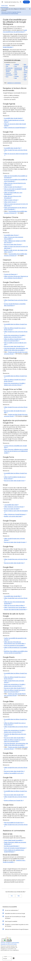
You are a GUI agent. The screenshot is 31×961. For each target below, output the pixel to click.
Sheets (25, 72)
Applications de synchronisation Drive (18, 69)
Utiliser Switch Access (10, 202)
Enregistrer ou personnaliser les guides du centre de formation (16, 925)
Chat (7, 66)
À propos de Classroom (10, 274)
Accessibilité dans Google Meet (12, 596)
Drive (15, 66)
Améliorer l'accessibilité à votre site (13, 773)
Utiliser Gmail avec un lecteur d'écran (13, 506)
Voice (25, 79)
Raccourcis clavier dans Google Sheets (14, 688)
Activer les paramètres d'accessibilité (14, 645)
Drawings (16, 64)
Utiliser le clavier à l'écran (10, 200)
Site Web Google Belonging (11, 846)
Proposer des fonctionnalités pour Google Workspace (15, 917)
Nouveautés (12, 5)
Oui (12, 895)
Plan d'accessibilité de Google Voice (13, 822)
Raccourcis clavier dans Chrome (12, 244)
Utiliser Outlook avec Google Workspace (14, 127)
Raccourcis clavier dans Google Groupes (14, 542)
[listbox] (7, 958)
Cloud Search (9, 74)
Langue (5, 956)
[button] (2, 2)
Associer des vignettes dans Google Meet (15, 609)
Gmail (15, 74)
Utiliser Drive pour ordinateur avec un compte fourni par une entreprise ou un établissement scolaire (16, 451)
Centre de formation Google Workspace (12, 2)
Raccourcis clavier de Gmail (11, 508)
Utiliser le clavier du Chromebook (12, 187)
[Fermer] (30, 9)
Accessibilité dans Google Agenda (13, 118)
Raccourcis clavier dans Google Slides (14, 738)
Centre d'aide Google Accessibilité (13, 840)
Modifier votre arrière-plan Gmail (12, 516)
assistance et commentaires (14, 83)
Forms (15, 72)
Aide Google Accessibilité (11, 921)
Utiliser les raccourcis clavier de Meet (14, 605)
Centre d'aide (4, 5)
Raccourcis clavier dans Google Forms (14, 480)
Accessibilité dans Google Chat (12, 148)
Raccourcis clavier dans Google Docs (14, 346)
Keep (15, 78)
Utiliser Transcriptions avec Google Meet (14, 607)
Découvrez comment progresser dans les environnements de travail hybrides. (11, 12)
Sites (25, 74)
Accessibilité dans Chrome (11, 235)
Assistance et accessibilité (10, 907)
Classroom (8, 73)
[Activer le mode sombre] (13, 958)
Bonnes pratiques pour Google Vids (13, 800)
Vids (25, 77)
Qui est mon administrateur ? (12, 910)
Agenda (8, 64)
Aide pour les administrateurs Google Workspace (16, 929)
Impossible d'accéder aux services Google (15, 913)
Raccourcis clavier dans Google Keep (14, 563)
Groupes (16, 76)
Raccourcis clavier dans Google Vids (13, 795)
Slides (25, 76)
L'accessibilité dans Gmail (10, 505)
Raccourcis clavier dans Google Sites (14, 771)
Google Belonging (7, 47)
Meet (25, 64)
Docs (7, 76)
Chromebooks (9, 68)
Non (19, 895)
